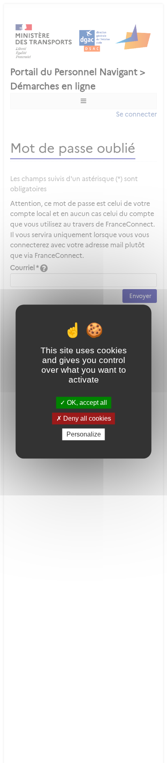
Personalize (83, 434)
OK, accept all (86, 402)
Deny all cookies (86, 418)
